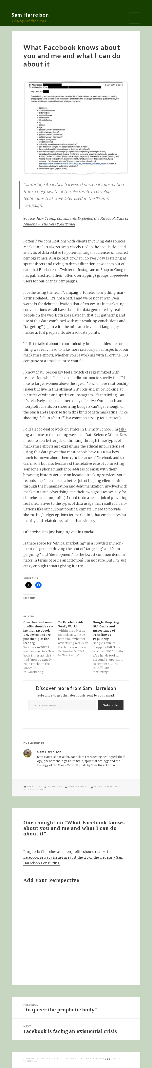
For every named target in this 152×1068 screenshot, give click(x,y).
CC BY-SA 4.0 (98, 1059)
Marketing (73, 786)
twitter (39, 790)
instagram (28, 790)
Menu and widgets (134, 18)
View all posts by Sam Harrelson (90, 765)
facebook (108, 786)
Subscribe (111, 705)
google (118, 786)
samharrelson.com (33, 1059)
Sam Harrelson (30, 15)
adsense (98, 786)
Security (84, 786)
